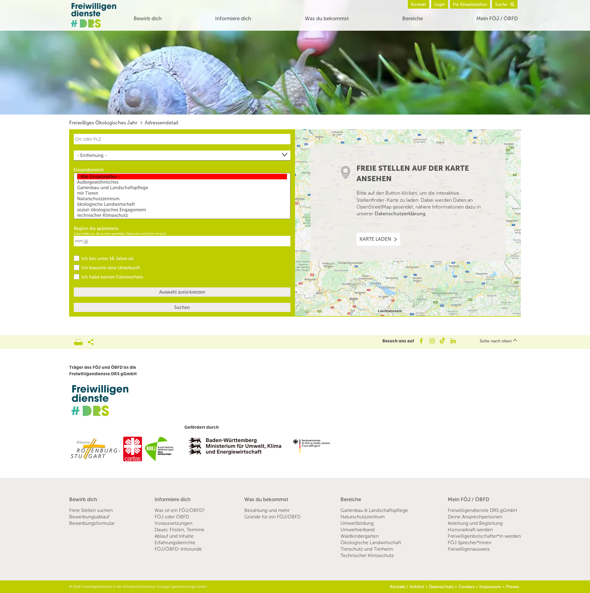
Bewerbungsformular (92, 523)
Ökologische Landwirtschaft (370, 542)
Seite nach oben (496, 341)
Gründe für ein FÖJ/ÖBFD (272, 517)
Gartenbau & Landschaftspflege (374, 510)
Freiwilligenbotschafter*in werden (484, 536)
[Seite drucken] (81, 340)
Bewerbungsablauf (89, 517)
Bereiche (412, 18)
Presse (512, 586)
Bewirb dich (148, 18)
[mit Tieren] (182, 193)
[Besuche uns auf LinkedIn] (453, 341)
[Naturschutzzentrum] (182, 198)
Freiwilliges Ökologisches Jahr (103, 123)
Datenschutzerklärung (400, 214)
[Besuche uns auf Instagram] (431, 341)
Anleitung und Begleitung (475, 523)
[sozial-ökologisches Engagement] (182, 210)
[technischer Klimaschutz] (182, 215)
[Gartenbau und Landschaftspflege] (182, 187)
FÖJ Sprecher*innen (469, 542)
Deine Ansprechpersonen (475, 517)
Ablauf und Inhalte (174, 536)
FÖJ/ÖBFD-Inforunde (178, 549)
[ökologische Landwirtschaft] (182, 204)
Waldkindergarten (359, 536)
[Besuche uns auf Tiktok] (442, 341)
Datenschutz (441, 586)
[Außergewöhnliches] (182, 182)
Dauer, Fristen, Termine (179, 530)
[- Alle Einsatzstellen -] (182, 176)
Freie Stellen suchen (91, 510)
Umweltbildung (357, 523)
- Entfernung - (92, 155)
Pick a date (286, 240)
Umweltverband (357, 530)
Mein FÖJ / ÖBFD (497, 18)
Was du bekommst (327, 18)
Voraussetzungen (173, 523)
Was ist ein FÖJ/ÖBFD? (180, 510)
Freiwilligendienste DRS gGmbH (482, 510)
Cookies (466, 586)
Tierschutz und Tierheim (366, 549)
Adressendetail (161, 123)
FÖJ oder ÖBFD (172, 517)
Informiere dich (233, 18)
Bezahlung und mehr (266, 510)
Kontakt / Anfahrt (407, 586)
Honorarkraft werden (470, 530)
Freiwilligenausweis (469, 549)
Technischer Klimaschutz (367, 555)
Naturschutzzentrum (362, 517)
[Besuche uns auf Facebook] (421, 341)
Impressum (490, 586)
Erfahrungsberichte (175, 542)
